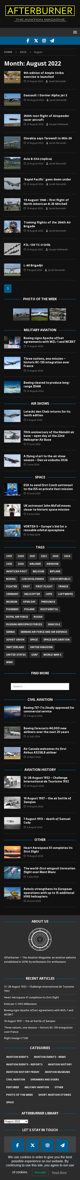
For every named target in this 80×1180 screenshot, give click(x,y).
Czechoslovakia (33, 579)
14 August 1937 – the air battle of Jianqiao (47, 800)
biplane (55, 571)
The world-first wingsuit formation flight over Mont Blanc (49, 870)
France (63, 587)
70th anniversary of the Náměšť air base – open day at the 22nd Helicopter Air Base (49, 436)
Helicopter (32, 594)
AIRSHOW (52, 564)
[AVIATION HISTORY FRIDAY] (12, 204)
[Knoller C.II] (58, 314)
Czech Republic (60, 579)
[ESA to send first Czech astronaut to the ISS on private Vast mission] (12, 489)
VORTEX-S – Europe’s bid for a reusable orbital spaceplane (45, 528)
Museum (11, 602)
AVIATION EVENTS (17, 1057)
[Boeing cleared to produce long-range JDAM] (12, 387)
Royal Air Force (17, 617)
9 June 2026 (33, 514)
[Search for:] (40, 686)
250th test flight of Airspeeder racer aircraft (46, 117)
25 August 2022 (35, 143)
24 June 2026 (34, 901)
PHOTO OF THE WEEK (19, 1095)
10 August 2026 (35, 391)
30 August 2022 (35, 100)
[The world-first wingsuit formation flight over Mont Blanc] (12, 873)
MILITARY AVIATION (37, 1087)
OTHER (59, 1087)
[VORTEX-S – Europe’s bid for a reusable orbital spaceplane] (12, 531)
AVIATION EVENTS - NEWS (50, 1057)
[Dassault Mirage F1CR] (21, 314)
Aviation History (40, 769)
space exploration (56, 640)
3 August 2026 (34, 420)
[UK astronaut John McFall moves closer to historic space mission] (12, 510)
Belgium (38, 571)
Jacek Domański (57, 81)
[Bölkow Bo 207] (39, 314)
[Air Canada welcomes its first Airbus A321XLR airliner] (12, 753)
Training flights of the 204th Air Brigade (47, 224)
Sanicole (54, 624)
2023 (55, 556)
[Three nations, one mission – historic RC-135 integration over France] (12, 363)
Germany (12, 594)
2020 (21, 556)
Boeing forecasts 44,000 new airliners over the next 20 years (46, 730)
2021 (32, 556)
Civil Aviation (40, 699)
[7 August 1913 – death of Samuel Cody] (12, 823)
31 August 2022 (35, 81)
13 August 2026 (35, 806)
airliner (35, 564)
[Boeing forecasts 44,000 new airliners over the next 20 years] (12, 732)
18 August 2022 (35, 231)
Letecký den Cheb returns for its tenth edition (47, 413)
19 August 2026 (35, 856)
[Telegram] (52, 41)
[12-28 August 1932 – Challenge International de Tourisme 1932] (12, 782)
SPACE (10, 1102)
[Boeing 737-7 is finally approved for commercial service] (12, 712)
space (34, 640)
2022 (44, 556)
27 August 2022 (35, 124)
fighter (11, 587)
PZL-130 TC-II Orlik (37, 245)
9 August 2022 (34, 270)
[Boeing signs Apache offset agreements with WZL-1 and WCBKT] (12, 342)
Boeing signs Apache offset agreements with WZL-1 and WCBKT (50, 340)
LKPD (49, 594)
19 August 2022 (35, 208)
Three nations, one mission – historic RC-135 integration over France (46, 362)
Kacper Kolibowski (58, 124)
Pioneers (12, 609)
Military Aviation (40, 330)
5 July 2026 (33, 877)
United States (16, 655)
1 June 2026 (33, 464)
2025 (9, 564)
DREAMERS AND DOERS (45, 1080)
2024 (67, 556)
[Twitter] (36, 41)
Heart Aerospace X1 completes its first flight (48, 850)
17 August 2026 (35, 346)
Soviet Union (15, 640)
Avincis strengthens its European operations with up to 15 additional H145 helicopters (49, 893)
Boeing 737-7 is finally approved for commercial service (49, 709)
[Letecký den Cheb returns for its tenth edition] (12, 416)
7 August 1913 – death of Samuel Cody (47, 821)
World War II (52, 655)
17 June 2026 (33, 444)
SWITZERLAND (15, 647)
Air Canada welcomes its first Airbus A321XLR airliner (45, 751)
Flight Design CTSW (16, 1038)
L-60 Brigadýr (33, 265)
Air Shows (40, 403)
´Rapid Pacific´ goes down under (47, 179)
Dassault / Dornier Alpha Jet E (45, 95)
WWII (9, 662)
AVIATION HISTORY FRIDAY (22, 1072)
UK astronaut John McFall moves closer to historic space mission (47, 507)
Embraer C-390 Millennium (20, 1004)
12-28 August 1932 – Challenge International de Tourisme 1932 (46, 780)
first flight (44, 587)
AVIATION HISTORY (60, 1064)
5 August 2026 (34, 716)
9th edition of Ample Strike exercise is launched (44, 74)
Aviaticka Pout (16, 571)
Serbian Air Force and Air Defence (44, 632)
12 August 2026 (35, 370)
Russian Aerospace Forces (24, 624)
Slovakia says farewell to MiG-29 (48, 138)
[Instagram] (44, 41)
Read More (59, 1172)
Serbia (10, 632)
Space (40, 477)
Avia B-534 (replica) (38, 159)
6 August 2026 (34, 827)
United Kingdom (41, 647)
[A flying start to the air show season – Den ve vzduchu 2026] (12, 460)
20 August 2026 (35, 786)
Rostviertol (49, 609)
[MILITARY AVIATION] (12, 77)
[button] (74, 32)
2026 (21, 564)
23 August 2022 (35, 163)
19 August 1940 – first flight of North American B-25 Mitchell (46, 201)
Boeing (11, 579)
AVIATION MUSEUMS (57, 1072)
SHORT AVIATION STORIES (54, 1095)
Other (40, 839)
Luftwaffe (65, 594)
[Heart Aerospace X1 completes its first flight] (12, 852)
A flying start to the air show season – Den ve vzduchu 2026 (46, 458)
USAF (34, 655)
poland (29, 609)
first (26, 587)
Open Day (29, 602)
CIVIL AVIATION (15, 1080)
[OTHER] (12, 120)
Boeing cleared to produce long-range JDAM (47, 384)
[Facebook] (28, 41)
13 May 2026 (33, 534)
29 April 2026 (34, 757)
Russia (38, 617)
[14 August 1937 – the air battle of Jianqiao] (12, 803)
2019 (9, 556)
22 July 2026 (33, 736)
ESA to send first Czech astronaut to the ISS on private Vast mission (48, 487)
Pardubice (48, 602)
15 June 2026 (33, 493)
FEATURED (12, 1087)
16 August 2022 (35, 249)
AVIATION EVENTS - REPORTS (24, 1064)
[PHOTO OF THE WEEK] (12, 99)
